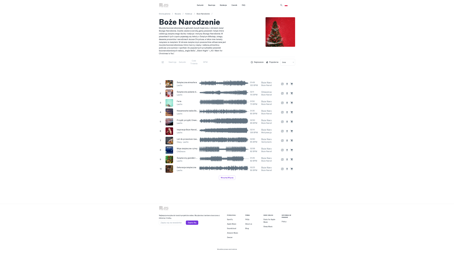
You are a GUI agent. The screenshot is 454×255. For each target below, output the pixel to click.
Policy (284, 222)
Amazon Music (232, 233)
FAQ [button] (243, 5)
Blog (247, 228)
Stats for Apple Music (269, 221)
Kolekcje (188, 14)
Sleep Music (268, 226)
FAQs (247, 219)
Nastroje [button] (211, 5)
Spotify (230, 219)
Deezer (230, 237)
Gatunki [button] (200, 5)
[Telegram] (165, 231)
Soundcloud (231, 228)
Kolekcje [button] (223, 5)
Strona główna (164, 14)
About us (248, 224)
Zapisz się (192, 223)
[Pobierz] (287, 84)
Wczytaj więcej (227, 178)
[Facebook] (160, 231)
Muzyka (178, 14)
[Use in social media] (282, 84)
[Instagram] (163, 231)
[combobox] (287, 62)
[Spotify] (293, 52)
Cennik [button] (234, 5)
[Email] (168, 231)
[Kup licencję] (291, 84)
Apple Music (231, 224)
